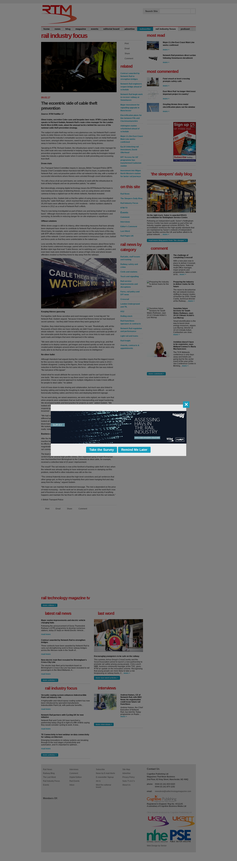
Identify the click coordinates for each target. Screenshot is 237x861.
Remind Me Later (134, 449)
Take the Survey (101, 449)
